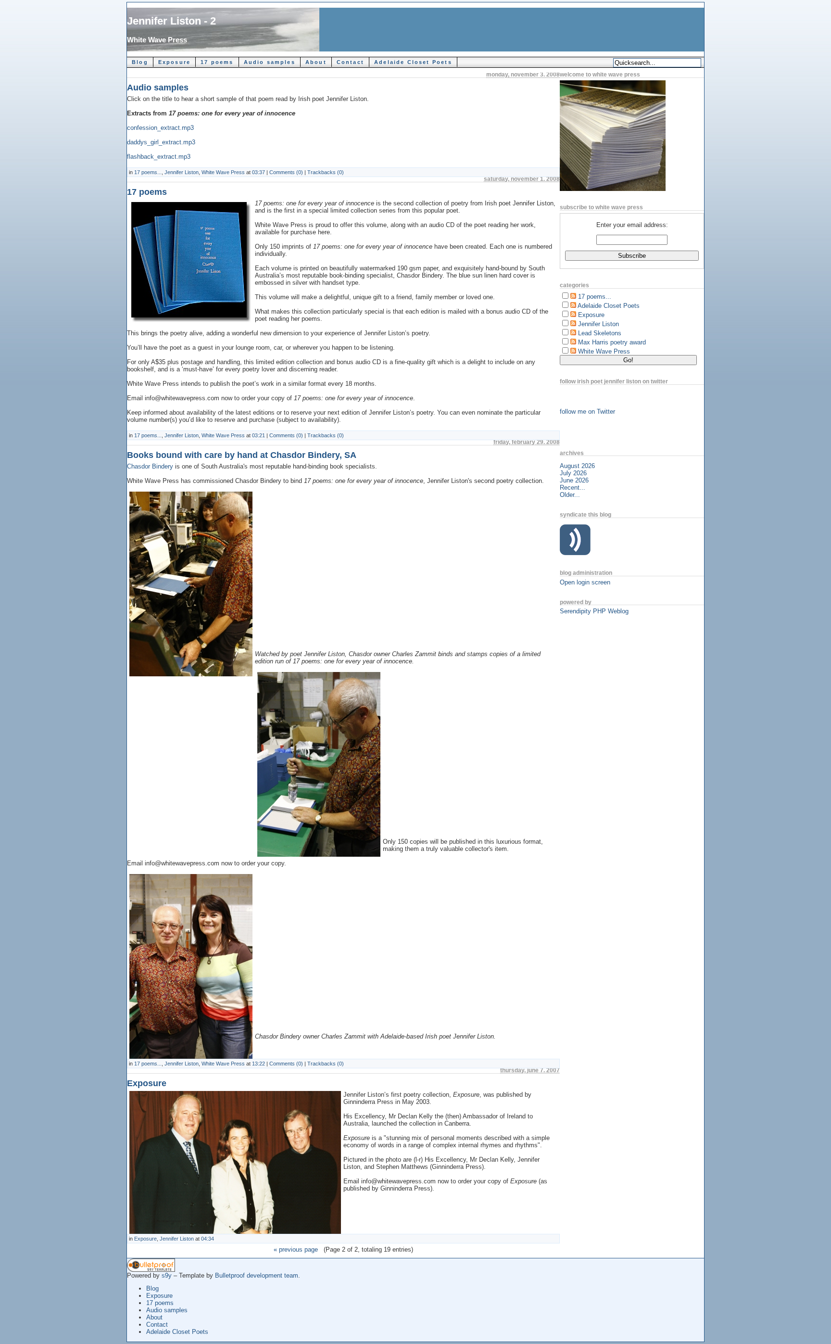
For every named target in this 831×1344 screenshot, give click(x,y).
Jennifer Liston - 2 (171, 21)
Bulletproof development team (256, 1275)
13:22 (258, 1063)
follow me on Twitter (587, 411)
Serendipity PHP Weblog (594, 611)
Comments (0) (286, 172)
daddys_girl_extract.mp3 (161, 142)
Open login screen (585, 582)
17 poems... (148, 172)
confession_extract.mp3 (160, 127)
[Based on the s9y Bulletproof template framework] (151, 1269)
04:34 (207, 1239)
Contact (350, 62)
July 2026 (573, 473)
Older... (570, 494)
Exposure (174, 62)
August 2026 (577, 465)
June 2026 (574, 480)
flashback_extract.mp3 (158, 156)
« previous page (296, 1249)
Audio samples (269, 62)
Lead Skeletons (599, 333)
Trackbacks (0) (325, 172)
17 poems (217, 62)
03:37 (258, 172)
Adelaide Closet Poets (413, 62)
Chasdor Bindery (151, 466)
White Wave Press (157, 40)
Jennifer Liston (181, 172)
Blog (140, 62)
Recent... (572, 487)
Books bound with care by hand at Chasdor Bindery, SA (241, 455)
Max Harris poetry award (612, 342)
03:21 (258, 435)
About (316, 62)
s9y (167, 1275)
